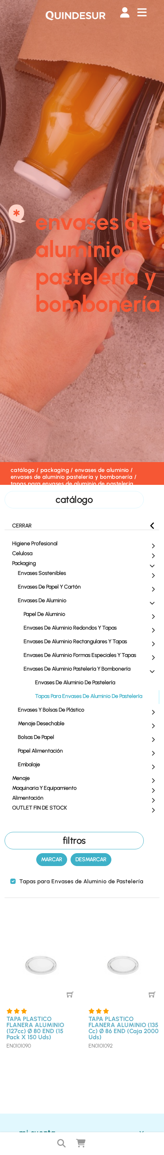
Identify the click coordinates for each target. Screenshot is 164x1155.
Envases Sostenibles (42, 573)
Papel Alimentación (40, 751)
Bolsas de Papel (36, 737)
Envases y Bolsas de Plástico (51, 710)
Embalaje (29, 764)
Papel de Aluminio (44, 614)
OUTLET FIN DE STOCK (39, 808)
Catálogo (23, 470)
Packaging (54, 470)
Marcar (51, 859)
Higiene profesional (35, 543)
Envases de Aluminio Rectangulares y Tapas (75, 641)
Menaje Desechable (41, 723)
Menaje (21, 778)
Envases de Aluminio (102, 470)
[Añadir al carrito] (70, 994)
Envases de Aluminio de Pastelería (75, 682)
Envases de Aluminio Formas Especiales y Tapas (80, 655)
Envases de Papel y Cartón (49, 587)
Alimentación (27, 798)
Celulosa (22, 553)
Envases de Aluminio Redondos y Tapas (70, 628)
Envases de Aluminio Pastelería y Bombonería (71, 476)
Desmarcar (91, 859)
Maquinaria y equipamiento (44, 788)
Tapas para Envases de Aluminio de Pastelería (72, 483)
